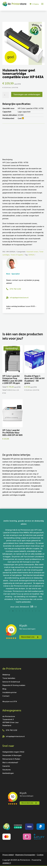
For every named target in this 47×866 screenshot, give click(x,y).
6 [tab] (26, 572)
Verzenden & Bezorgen (12, 717)
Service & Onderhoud (11, 643)
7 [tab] (29, 572)
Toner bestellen (8, 640)
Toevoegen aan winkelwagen (26, 94)
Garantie (6, 728)
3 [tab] (16, 572)
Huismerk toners (32, 252)
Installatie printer (9, 654)
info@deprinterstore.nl (19, 298)
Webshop (6, 636)
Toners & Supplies (16, 255)
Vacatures (6, 731)
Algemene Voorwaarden (25, 816)
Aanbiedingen (8, 735)
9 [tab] (36, 572)
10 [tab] (39, 572)
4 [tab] (19, 572)
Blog (4, 651)
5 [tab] (23, 572)
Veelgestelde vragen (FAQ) (13, 713)
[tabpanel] (23, 563)
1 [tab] (10, 572)
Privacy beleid (8, 816)
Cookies (40, 816)
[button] (41, 26)
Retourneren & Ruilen (11, 721)
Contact (5, 658)
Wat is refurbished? (10, 724)
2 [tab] (13, 572)
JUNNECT (6, 825)
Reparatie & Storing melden (13, 647)
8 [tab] (32, 572)
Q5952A (31, 255)
